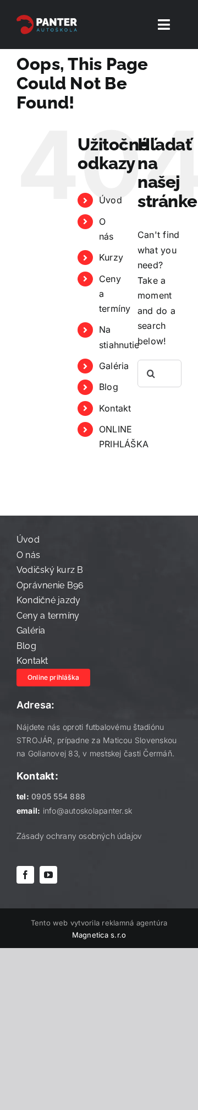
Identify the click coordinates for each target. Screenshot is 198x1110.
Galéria (114, 365)
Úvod (110, 199)
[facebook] (25, 875)
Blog (108, 386)
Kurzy (111, 257)
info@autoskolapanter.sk (88, 810)
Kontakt (115, 408)
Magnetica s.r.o (99, 934)
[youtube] (48, 875)
